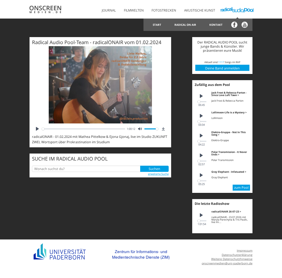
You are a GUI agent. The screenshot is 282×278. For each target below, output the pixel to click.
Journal (109, 10)
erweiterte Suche (158, 174)
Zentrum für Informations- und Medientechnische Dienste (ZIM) (141, 254)
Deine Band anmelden (222, 68)
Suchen (154, 169)
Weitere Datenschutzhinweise (231, 259)
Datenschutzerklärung (237, 255)
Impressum (244, 250)
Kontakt (216, 25)
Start (157, 25)
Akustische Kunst (199, 10)
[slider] (83, 129)
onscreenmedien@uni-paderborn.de (227, 263)
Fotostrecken (164, 10)
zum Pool (241, 187)
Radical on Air (185, 25)
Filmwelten (134, 10)
